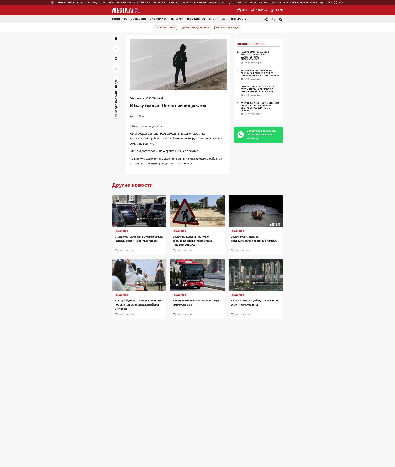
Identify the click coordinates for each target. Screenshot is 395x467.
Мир (225, 19)
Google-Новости (116, 102)
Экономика (158, 19)
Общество (138, 19)
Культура (177, 19)
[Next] (341, 2)
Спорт (213, 19)
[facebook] (116, 38)
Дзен (116, 81)
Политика (119, 19)
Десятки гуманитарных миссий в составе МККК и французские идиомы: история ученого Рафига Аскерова (292, 2)
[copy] (116, 68)
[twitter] (116, 48)
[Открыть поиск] (273, 19)
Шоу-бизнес (196, 19)
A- (131, 116)
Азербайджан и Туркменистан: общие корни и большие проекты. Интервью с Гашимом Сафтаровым (142, 2)
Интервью (238, 19)
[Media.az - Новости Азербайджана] (126, 10)
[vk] (116, 58)
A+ (141, 116)
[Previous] (335, 2)
